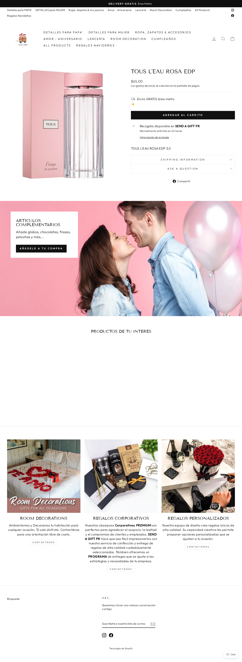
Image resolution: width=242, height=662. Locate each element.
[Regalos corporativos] (121, 476)
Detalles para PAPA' (19, 10)
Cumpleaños (183, 10)
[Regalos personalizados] (198, 476)
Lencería (140, 10)
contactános (43, 542)
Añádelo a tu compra (41, 248)
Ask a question (182, 168)
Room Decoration (161, 10)
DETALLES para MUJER (50, 10)
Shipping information (183, 159)
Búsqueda (13, 599)
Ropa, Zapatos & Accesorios (86, 10)
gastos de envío (145, 85)
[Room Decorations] (43, 476)
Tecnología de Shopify (121, 648)
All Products (202, 10)
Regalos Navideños (19, 15)
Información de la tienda (154, 137)
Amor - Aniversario (120, 10)
